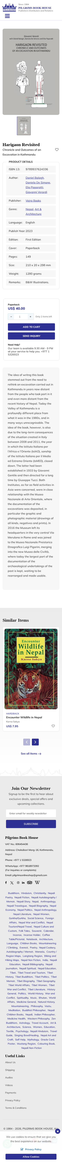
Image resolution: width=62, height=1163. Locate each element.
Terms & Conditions (16, 1107)
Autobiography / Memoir (19, 951)
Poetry (33, 947)
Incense (17, 934)
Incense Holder (32, 934)
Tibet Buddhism (24, 976)
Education (49, 1026)
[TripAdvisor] (29, 882)
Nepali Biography (38, 905)
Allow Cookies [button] (31, 1156)
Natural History (46, 1001)
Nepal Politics (24, 909)
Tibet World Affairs (19, 985)
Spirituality (22, 997)
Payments (10, 1092)
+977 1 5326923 (22, 860)
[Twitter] (11, 882)
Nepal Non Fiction (30, 960)
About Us (10, 1062)
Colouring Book (46, 1043)
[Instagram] (18, 882)
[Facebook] (6, 882)
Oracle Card (47, 1039)
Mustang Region (26, 1043)
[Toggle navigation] (6, 15)
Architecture (46, 939)
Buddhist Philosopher (34, 1010)
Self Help (20, 1039)
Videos (9, 1085)
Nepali (28, 1014)
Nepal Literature (22, 914)
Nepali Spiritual (27, 968)
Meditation (14, 1010)
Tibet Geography (46, 981)
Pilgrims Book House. (38, 1128)
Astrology (24, 1022)
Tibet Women (39, 985)
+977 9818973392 (29, 866)
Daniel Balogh (35, 177)
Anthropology (47, 901)
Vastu (48, 1006)
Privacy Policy (12, 1100)
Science (26, 1026)
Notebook (31, 939)
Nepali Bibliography (33, 964)
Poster (11, 1043)
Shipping (10, 1070)
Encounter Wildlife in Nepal (24, 717)
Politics (22, 993)
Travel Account (40, 1022)
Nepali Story (23, 901)
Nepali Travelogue (17, 905)
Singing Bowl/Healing (26, 1035)
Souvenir (37, 930)
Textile (10, 1031)
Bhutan (43, 997)
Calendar (49, 930)
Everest (24, 947)
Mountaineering (20, 1006)
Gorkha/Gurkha (17, 918)
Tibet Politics (42, 976)
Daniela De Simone (38, 182)
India (45, 960)
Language (12, 943)
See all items (29, 753)
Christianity (40, 893)
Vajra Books (33, 200)
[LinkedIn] (23, 882)
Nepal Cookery (47, 947)
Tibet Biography (25, 981)
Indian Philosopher (44, 1014)
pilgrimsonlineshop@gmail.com (29, 875)
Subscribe (31, 824)
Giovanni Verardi (36, 192)
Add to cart (31, 326)
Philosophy (37, 1006)
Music (33, 997)
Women (37, 1026)
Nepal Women (41, 914)
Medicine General (26, 1001)
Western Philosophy (38, 1018)
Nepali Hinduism (39, 1031)
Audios (9, 1077)
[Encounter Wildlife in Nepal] (31, 669)
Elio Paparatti (34, 187)
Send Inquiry (31, 335)
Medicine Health (16, 1018)
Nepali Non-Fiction (31, 1047)
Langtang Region (32, 955)
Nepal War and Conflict (31, 922)
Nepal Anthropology (45, 909)
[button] (35, 742)
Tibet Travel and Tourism (31, 972)
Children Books (28, 943)
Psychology (22, 1031)
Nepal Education (47, 968)
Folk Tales (24, 930)
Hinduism (26, 893)
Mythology (33, 1039)
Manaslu (39, 951)
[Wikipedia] (37, 882)
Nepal (29, 209)
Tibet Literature (36, 989)
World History (35, 993)
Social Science (35, 918)
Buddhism (13, 893)
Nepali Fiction (21, 897)
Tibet (13, 972)
